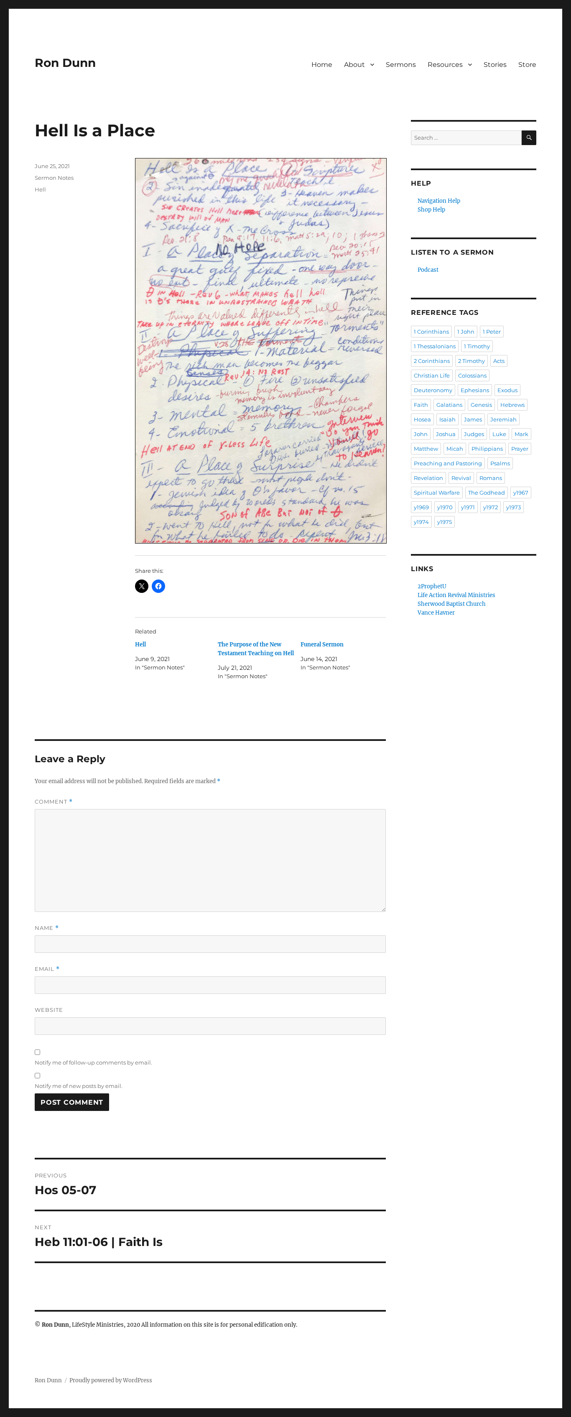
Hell (140, 644)
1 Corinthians (431, 331)
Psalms (500, 463)
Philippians (487, 448)
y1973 (513, 507)
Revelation (428, 478)
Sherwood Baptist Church (452, 604)
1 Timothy (477, 346)
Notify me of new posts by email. (78, 1086)
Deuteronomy (433, 390)
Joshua (446, 434)
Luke (499, 434)
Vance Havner (436, 612)
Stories (495, 65)
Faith (421, 404)
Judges (474, 434)
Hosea (422, 419)
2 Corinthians (432, 360)
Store (527, 65)
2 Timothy (471, 360)
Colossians (472, 375)
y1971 (468, 507)
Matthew (426, 448)
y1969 (421, 507)
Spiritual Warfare (437, 492)
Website (49, 1009)
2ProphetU (432, 586)
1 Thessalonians (435, 346)
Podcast (428, 269)
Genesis (481, 404)
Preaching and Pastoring (448, 463)
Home (321, 65)
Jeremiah (503, 419)
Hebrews (512, 404)
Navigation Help (439, 200)
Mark (521, 434)
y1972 (490, 507)
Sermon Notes (54, 177)
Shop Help (431, 209)
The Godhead (486, 492)
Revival (461, 478)
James (473, 419)
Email (47, 969)
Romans (490, 478)
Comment (54, 801)
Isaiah (447, 419)
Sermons (401, 65)
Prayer (519, 448)
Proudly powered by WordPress (110, 1380)
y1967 (520, 492)
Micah (454, 448)
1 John (465, 331)
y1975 (444, 521)
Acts (499, 360)
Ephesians (475, 390)
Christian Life (432, 375)
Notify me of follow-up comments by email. (93, 1062)
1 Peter (492, 331)
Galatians (449, 404)
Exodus (507, 390)
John (421, 434)
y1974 (421, 521)
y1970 (445, 507)
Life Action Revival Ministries (456, 595)
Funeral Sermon (322, 644)
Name (47, 928)
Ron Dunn (65, 63)
